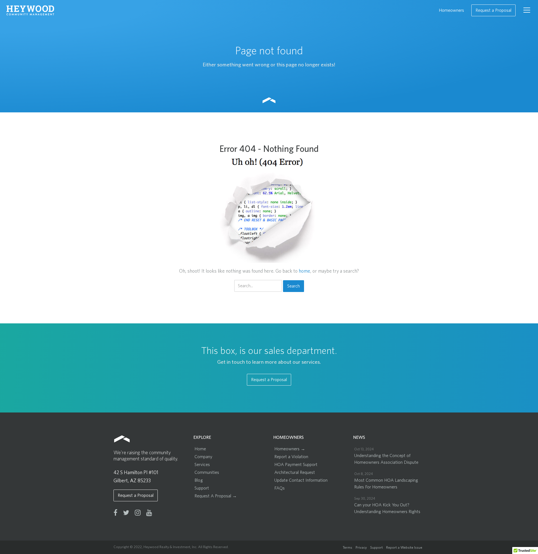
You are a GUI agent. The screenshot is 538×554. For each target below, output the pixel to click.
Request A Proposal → (215, 496)
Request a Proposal (493, 10)
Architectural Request (294, 472)
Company (203, 457)
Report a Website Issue (404, 548)
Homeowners (451, 10)
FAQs (279, 488)
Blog (198, 480)
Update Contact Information (301, 480)
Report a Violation (291, 457)
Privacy (361, 548)
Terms (347, 548)
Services (202, 464)
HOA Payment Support (295, 464)
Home (200, 449)
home (304, 271)
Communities (206, 472)
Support (201, 488)
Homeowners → (289, 449)
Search (293, 286)
